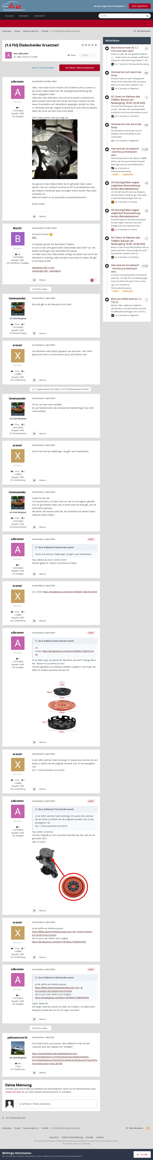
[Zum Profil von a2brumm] (8, 55)
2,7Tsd (16, 324)
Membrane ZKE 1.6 (43, 267)
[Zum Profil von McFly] (112, 202)
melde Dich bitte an (14, 1091)
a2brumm (23, 53)
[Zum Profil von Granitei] (112, 116)
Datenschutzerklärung (72, 1137)
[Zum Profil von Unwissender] (18, 309)
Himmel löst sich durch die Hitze (126, 73)
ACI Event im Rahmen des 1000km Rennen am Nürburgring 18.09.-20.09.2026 (128, 100)
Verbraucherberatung (139, 64)
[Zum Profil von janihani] (112, 88)
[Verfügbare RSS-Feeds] (148, 1128)
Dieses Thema (134, 15)
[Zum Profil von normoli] (112, 140)
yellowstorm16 (17, 1037)
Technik (34, 56)
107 (19, 254)
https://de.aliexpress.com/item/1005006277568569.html (59, 941)
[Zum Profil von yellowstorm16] (18, 1048)
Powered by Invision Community (76, 1143)
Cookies (100, 1137)
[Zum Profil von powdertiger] (112, 229)
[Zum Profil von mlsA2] (112, 64)
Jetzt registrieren (140, 6)
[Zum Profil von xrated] (18, 355)
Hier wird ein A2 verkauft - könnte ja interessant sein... (125, 152)
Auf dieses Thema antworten (79, 67)
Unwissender (17, 298)
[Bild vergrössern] (55, 149)
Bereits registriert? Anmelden (109, 6)
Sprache (53, 1137)
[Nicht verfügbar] (62, 873)
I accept (143, 1154)
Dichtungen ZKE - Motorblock (46, 270)
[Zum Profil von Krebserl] (112, 168)
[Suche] (147, 15)
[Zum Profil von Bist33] (18, 238)
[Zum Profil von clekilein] (112, 285)
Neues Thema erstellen (43, 67)
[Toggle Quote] (36, 547)
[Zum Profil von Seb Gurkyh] (112, 257)
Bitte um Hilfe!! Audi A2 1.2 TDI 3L (126, 300)
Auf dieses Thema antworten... (36, 1103)
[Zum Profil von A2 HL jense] (112, 315)
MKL (34, 237)
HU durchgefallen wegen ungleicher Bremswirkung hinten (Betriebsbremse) (125, 185)
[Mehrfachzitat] (34, 216)
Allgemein (134, 88)
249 (19, 1063)
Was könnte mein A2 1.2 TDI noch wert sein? (124, 49)
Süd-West (134, 116)
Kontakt (89, 1137)
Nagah (39, 389)
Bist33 (17, 228)
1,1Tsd (16, 371)
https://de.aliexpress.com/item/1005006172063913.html (70, 591)
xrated (17, 345)
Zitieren (42, 216)
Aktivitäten (24, 15)
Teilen (72, 55)
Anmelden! (39, 15)
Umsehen (9, 15)
